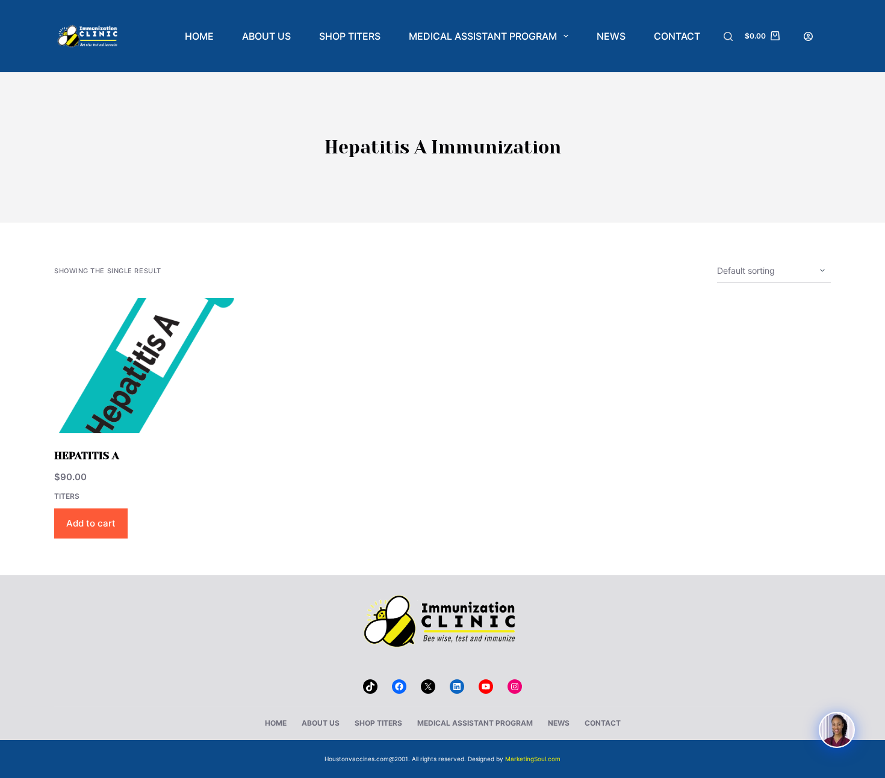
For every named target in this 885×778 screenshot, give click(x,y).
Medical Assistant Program (483, 36)
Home (199, 36)
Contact (677, 36)
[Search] (728, 36)
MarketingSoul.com (532, 758)
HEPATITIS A (86, 455)
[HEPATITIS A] (144, 365)
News (611, 36)
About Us (266, 36)
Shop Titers (349, 36)
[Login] (808, 36)
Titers (66, 496)
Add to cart (91, 523)
